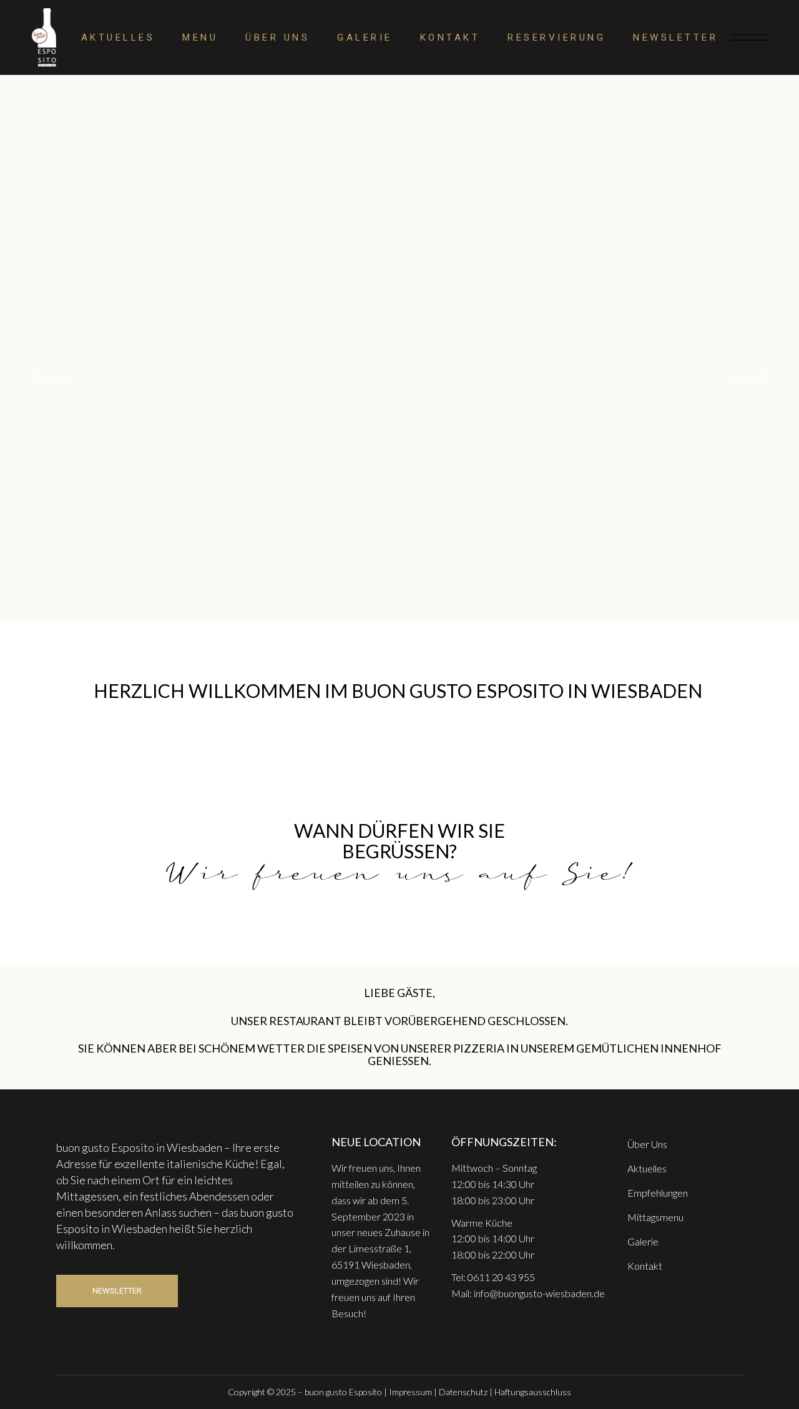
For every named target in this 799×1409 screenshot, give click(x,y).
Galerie (643, 1241)
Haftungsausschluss (532, 1392)
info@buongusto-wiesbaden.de (539, 1293)
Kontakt (644, 1266)
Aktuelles (647, 1168)
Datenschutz (463, 1392)
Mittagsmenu (655, 1217)
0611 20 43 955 (501, 1277)
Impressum (410, 1392)
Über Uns (647, 1144)
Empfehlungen (657, 1193)
